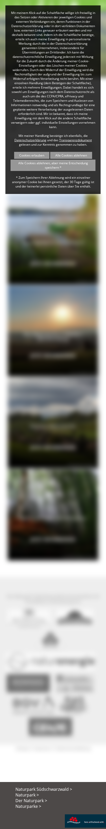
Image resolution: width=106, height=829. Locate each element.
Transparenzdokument (75, 140)
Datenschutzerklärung (30, 140)
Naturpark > (27, 795)
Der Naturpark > (31, 800)
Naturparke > (28, 806)
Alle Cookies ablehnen (71, 155)
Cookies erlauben (31, 155)
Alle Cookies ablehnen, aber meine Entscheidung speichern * (53, 165)
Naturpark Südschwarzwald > (43, 789)
